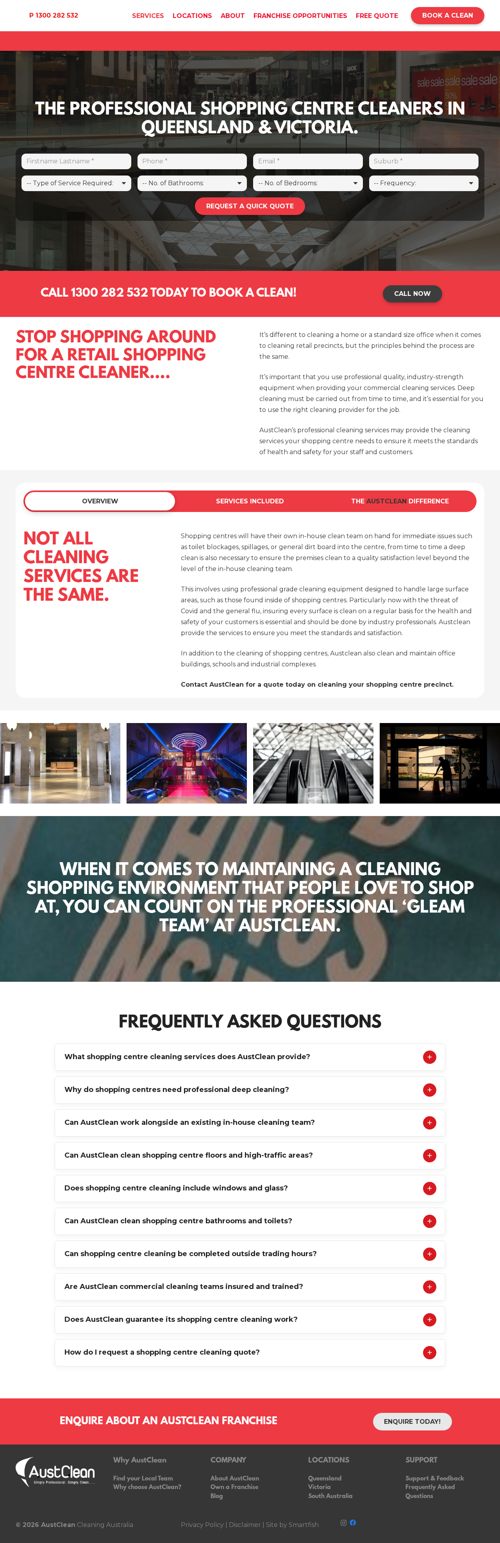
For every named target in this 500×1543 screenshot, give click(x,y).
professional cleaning (330, 430)
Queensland (325, 1478)
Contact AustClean (212, 684)
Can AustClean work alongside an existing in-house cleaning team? (189, 1122)
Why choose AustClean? (147, 1487)
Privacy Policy (202, 1525)
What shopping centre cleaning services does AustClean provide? (187, 1057)
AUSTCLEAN (386, 501)
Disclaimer (245, 1525)
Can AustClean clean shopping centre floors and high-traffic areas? (188, 1155)
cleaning (320, 334)
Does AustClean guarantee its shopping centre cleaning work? (181, 1319)
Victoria (319, 1487)
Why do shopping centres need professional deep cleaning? (176, 1089)
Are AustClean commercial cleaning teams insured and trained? (183, 1286)
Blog (217, 1496)
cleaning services (428, 388)
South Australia (330, 1496)
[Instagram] (343, 1523)
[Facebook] (353, 1523)
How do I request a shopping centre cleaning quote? (162, 1352)
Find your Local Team (143, 1478)
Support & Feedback (434, 1478)
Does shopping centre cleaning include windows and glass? (176, 1188)
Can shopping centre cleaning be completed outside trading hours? (190, 1253)
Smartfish (303, 1525)
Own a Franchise (234, 1487)
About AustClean (235, 1478)
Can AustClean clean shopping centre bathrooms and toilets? (178, 1221)
